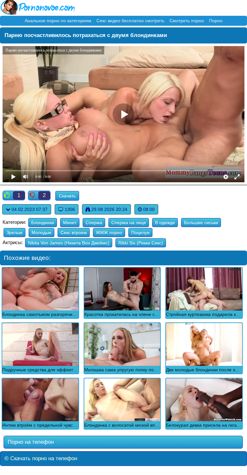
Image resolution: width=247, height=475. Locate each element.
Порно (216, 20)
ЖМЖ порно (109, 232)
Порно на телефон (30, 442)
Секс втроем (73, 232)
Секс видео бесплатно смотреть (130, 20)
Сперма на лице (128, 222)
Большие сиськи (201, 222)
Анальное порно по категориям (58, 20)
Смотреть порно (186, 20)
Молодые (41, 232)
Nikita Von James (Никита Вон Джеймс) (68, 242)
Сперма (94, 222)
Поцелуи (140, 232)
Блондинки (42, 222)
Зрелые (14, 232)
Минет (70, 222)
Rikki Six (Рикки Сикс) (140, 242)
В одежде (165, 222)
